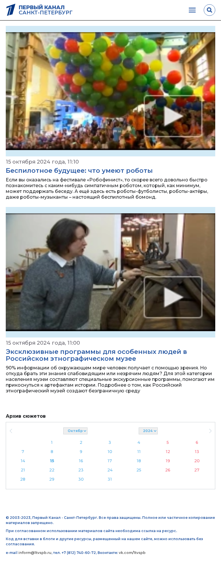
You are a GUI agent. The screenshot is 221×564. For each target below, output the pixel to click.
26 (167, 470)
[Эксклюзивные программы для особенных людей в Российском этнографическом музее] (110, 272)
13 (197, 451)
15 (52, 460)
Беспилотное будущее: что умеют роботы (79, 170)
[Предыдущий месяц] (10, 431)
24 (110, 470)
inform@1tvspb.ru (35, 552)
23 (80, 470)
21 (23, 470)
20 (197, 460)
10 (110, 451)
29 (51, 479)
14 (23, 460)
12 (168, 451)
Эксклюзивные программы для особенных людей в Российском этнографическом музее (96, 355)
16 (81, 460)
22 (51, 470)
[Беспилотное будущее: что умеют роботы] (110, 91)
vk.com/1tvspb (132, 552)
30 (81, 479)
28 (22, 479)
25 (138, 470)
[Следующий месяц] (210, 431)
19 (168, 460)
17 (110, 460)
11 (139, 451)
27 (196, 470)
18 (139, 460)
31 (110, 479)
